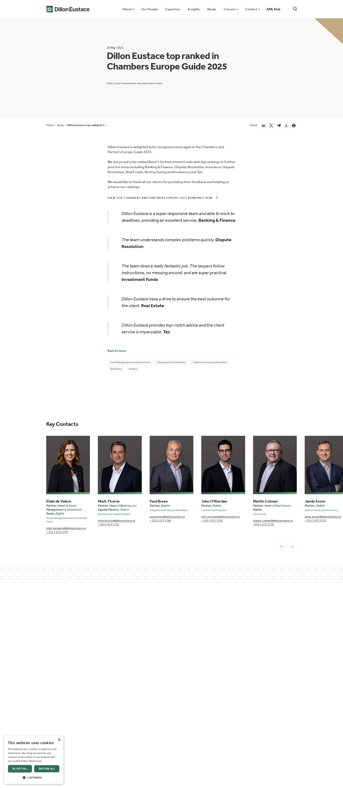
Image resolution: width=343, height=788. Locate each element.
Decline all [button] (47, 768)
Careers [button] (230, 9)
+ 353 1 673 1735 (108, 524)
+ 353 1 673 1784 (160, 520)
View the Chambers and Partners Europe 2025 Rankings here (160, 198)
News (211, 9)
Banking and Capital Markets (171, 362)
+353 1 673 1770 (263, 524)
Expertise (172, 9)
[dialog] (34, 760)
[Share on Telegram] (279, 125)
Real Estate (115, 368)
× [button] (59, 739)
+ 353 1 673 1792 (212, 520)
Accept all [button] (20, 768)
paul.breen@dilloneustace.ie (167, 516)
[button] (34, 777)
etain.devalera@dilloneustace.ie (66, 528)
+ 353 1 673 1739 (57, 532)
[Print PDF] (294, 125)
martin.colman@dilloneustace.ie (273, 520)
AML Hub (273, 9)
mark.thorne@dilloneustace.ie (116, 520)
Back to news (117, 351)
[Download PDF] (286, 125)
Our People (149, 9)
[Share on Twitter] (271, 125)
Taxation (133, 368)
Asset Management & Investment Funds (130, 362)
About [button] (127, 9)
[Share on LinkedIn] (263, 125)
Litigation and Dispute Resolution (210, 362)
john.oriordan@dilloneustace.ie (220, 516)
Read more (35, 761)
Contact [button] (251, 9)
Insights (194, 9)
